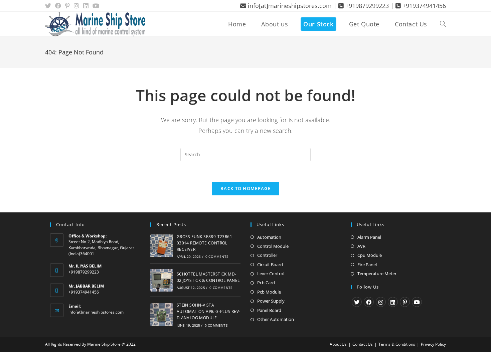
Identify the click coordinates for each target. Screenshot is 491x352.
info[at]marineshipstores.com (96, 312)
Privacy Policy (433, 344)
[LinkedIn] (393, 302)
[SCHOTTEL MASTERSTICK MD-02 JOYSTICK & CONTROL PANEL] (161, 280)
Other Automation (275, 319)
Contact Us (362, 344)
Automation (269, 237)
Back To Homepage (245, 188)
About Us (338, 344)
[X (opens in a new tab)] (49, 5)
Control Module (273, 246)
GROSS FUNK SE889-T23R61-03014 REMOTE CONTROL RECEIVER (205, 243)
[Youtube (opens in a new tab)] (96, 5)
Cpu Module (369, 255)
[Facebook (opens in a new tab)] (58, 5)
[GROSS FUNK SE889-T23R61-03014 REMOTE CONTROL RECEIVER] (161, 245)
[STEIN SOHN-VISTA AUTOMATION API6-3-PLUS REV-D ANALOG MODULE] (161, 314)
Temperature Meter (376, 274)
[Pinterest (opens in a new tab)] (67, 5)
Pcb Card (266, 283)
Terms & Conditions (396, 344)
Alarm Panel (369, 237)
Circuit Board (270, 264)
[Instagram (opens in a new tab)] (76, 5)
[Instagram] (381, 302)
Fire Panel (367, 264)
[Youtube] (417, 302)
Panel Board (269, 310)
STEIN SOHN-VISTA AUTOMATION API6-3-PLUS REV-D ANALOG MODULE (208, 311)
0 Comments (216, 256)
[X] (357, 302)
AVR (361, 246)
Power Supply (271, 301)
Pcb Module (269, 292)
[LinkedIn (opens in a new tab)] (86, 5)
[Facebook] (369, 302)
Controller (267, 255)
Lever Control (270, 274)
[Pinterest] (405, 302)
